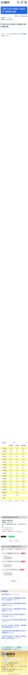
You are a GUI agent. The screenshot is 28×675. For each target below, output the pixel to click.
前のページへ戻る (14, 540)
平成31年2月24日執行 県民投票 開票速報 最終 (14, 619)
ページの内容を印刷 (22, 16)
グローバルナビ (25, 2)
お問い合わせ (5, 660)
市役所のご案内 (5, 658)
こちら (20, 531)
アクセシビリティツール (22, 2)
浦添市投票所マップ (7, 594)
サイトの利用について (8, 647)
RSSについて (17, 649)
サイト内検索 (18, 2)
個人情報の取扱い (7, 649)
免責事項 (18, 647)
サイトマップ (14, 658)
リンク (21, 658)
